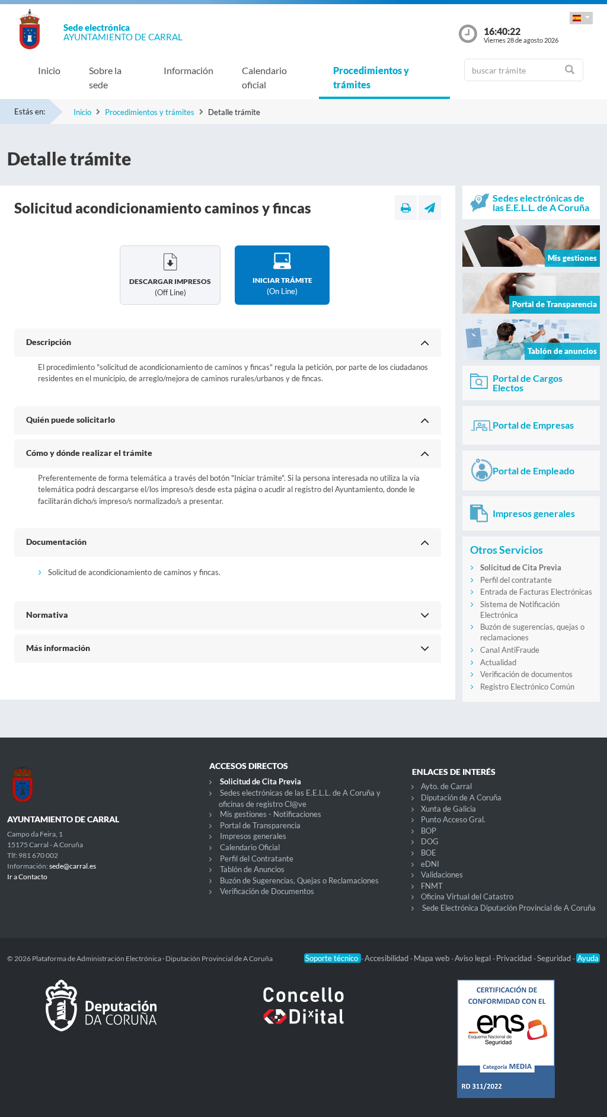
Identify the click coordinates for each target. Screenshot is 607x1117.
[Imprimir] (406, 207)
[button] (581, 18)
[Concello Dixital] (303, 1015)
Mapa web (432, 958)
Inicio (49, 70)
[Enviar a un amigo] (429, 207)
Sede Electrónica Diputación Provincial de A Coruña (509, 907)
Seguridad (555, 958)
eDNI (430, 864)
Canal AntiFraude (509, 650)
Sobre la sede (105, 77)
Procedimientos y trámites (371, 77)
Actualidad (498, 662)
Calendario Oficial (250, 847)
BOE (428, 852)
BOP (428, 830)
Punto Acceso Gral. (453, 819)
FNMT (432, 886)
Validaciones (442, 874)
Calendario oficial (264, 77)
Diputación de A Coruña (461, 797)
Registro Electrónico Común (527, 686)
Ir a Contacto (27, 876)
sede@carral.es (72, 865)
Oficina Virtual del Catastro (467, 896)
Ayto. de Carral (446, 786)
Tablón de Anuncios (252, 869)
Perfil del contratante (516, 580)
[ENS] (506, 1048)
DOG (430, 841)
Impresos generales (253, 836)
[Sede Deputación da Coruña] (101, 1015)
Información (188, 70)
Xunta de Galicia (448, 808)
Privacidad (514, 958)
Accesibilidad (387, 958)
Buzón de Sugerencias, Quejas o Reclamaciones (299, 880)
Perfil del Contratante (256, 858)
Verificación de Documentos (267, 891)
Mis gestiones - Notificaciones (270, 814)
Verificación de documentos (526, 674)
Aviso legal (474, 958)
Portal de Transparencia (260, 825)
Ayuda (588, 958)
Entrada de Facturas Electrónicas (536, 591)
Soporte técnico (332, 958)
